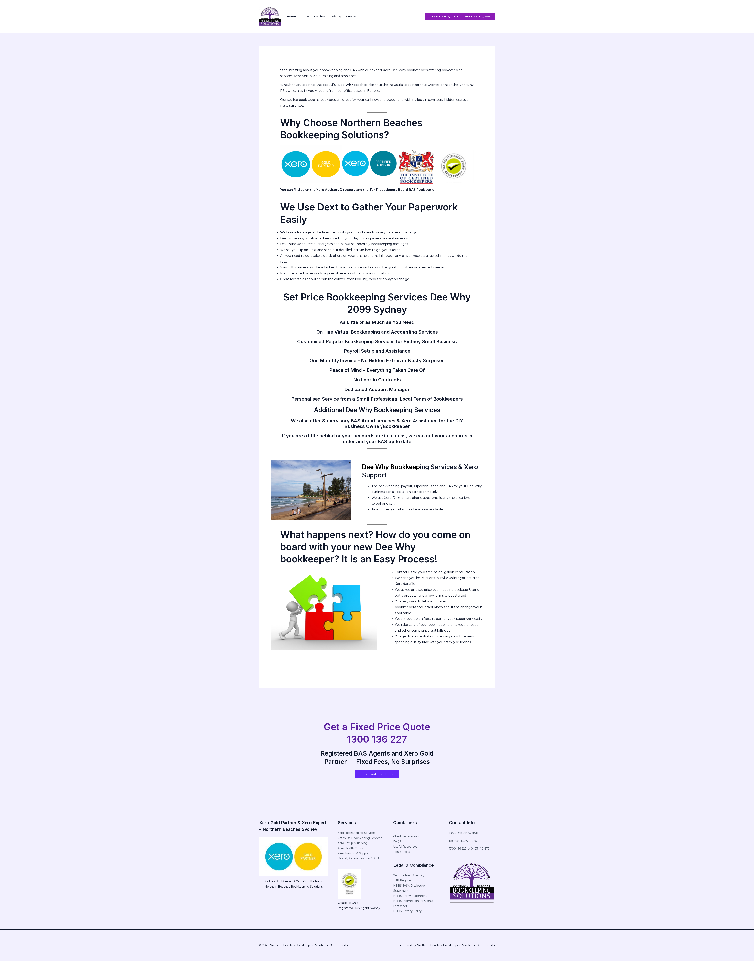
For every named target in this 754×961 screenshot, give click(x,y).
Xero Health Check (350, 848)
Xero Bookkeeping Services (356, 833)
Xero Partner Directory (408, 875)
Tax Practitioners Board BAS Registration (402, 190)
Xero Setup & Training (352, 843)
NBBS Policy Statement (410, 896)
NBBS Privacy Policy (407, 911)
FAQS (397, 841)
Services (320, 16)
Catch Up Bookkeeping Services (360, 838)
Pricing (336, 16)
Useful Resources (405, 846)
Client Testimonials (406, 836)
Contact (352, 16)
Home (291, 16)
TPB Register (402, 880)
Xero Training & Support (354, 853)
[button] (458, 16)
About (304, 16)
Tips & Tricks (401, 852)
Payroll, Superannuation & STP (358, 858)
